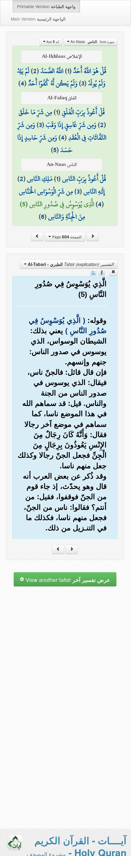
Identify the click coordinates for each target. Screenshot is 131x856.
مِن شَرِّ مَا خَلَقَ (35, 112)
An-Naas (91, 41)
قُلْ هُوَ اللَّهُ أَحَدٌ (89, 71)
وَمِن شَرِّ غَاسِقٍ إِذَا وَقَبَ (71, 124)
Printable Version (46, 6)
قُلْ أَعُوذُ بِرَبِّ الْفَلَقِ (83, 112)
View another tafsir (67, 579)
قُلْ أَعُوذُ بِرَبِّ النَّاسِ (84, 178)
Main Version (38, 19)
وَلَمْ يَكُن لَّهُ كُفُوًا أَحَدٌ (52, 83)
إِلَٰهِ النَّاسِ (94, 191)
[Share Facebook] (101, 272)
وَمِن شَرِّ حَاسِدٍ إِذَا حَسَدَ (45, 144)
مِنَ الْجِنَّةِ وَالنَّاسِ (66, 216)
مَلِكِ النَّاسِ (39, 178)
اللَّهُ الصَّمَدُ (52, 71)
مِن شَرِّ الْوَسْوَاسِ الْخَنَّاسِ (46, 191)
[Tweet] (93, 272)
